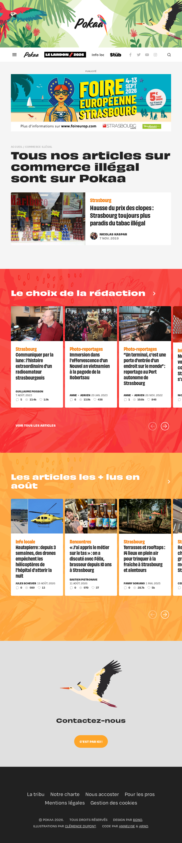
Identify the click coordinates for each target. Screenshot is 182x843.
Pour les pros (140, 794)
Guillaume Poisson (29, 391)
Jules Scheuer (26, 583)
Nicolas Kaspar (113, 234)
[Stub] (116, 55)
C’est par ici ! (91, 741)
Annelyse (127, 826)
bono (137, 820)
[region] (74, 54)
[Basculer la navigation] (14, 54)
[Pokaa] (91, 24)
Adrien (85, 395)
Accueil (17, 146)
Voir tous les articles (36, 425)
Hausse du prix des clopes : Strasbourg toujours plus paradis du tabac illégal (122, 215)
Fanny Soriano (134, 583)
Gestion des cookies (114, 803)
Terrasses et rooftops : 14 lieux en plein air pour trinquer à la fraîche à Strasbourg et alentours (144, 558)
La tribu (36, 794)
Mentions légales (65, 803)
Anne (73, 395)
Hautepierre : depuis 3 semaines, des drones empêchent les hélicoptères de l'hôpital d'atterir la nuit (36, 561)
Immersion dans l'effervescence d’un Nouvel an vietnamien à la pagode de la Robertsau (90, 366)
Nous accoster (102, 794)
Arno (143, 826)
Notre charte (65, 794)
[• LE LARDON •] (65, 54)
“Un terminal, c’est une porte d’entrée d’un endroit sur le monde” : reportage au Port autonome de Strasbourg (145, 368)
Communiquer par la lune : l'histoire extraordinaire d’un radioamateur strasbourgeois (35, 366)
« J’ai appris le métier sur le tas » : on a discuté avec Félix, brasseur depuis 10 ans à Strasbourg (91, 558)
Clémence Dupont (80, 826)
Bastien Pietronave (83, 579)
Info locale (101, 54)
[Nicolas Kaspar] (94, 236)
